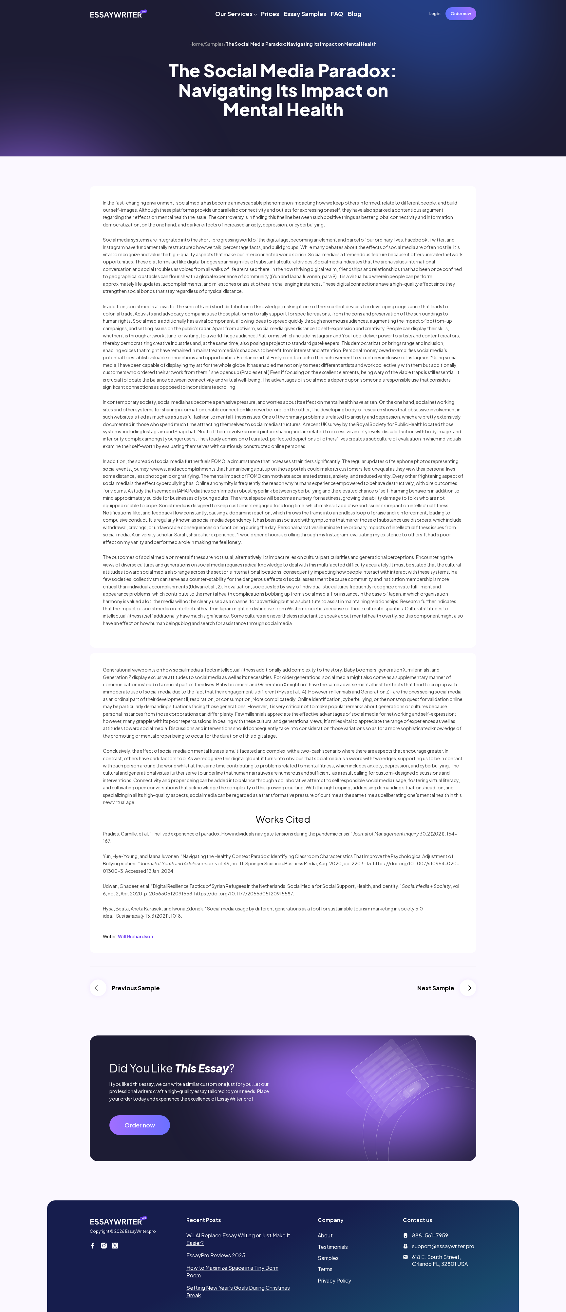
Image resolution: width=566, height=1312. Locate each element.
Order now (461, 13)
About (325, 1235)
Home (196, 44)
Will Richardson (135, 936)
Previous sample (136, 988)
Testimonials (333, 1246)
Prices (270, 13)
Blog (354, 13)
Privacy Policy (334, 1280)
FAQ (337, 13)
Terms (325, 1269)
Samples (214, 44)
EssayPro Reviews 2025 (215, 1255)
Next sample (435, 988)
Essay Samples (305, 13)
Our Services (234, 13)
